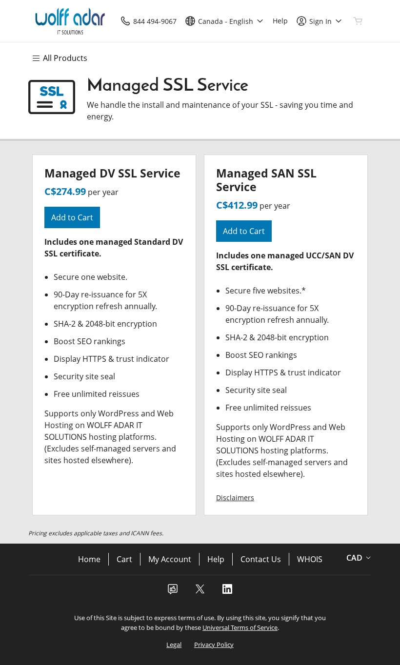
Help (215, 559)
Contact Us (260, 559)
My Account (169, 559)
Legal (173, 644)
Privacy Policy (214, 644)
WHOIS (309, 559)
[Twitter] (200, 592)
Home (89, 559)
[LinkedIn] (227, 592)
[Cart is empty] (358, 21)
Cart (124, 559)
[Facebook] (173, 592)
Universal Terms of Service (240, 627)
